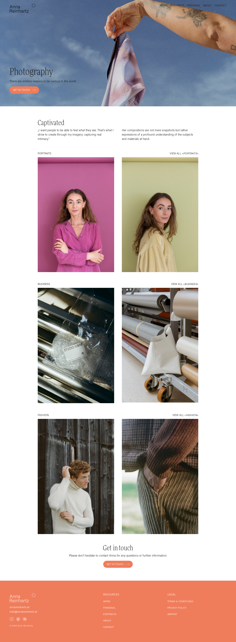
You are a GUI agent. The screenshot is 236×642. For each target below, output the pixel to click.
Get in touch (21, 90)
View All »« (184, 153)
